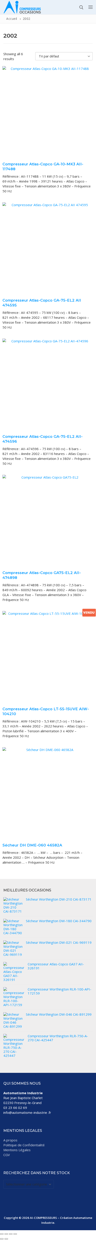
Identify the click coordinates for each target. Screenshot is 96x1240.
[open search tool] (81, 7)
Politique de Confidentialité (24, 1145)
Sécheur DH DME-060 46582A (32, 845)
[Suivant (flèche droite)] (6, 1239)
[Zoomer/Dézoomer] (2, 1234)
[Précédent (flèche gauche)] (2, 1239)
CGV (6, 1155)
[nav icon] (90, 7)
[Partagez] (11, 1234)
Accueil (11, 18)
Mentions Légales (17, 1150)
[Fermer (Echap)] (15, 1234)
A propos (10, 1140)
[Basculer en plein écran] (6, 1234)
